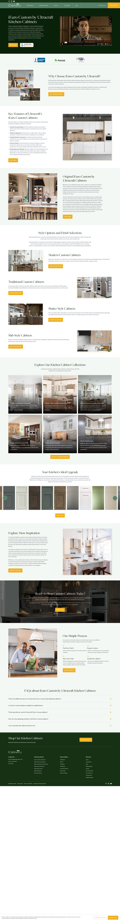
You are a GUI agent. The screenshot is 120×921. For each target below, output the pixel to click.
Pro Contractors (89, 773)
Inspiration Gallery (43, 5)
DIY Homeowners (89, 770)
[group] (9, 498)
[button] (26, 45)
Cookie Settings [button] (100, 917)
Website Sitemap (89, 777)
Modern (61, 762)
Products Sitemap (38, 773)
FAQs (87, 764)
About (87, 759)
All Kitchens (62, 759)
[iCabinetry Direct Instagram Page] (108, 783)
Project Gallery (15, 570)
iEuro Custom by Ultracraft (39, 759)
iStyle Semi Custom (38, 768)
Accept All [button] (113, 917)
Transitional (62, 766)
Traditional (62, 764)
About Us (56, 5)
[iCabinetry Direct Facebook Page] (106, 783)
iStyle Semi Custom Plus (39, 766)
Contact (87, 768)
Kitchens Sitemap (64, 773)
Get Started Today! (56, 94)
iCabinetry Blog (89, 766)
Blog (77, 5)
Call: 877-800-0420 (12, 761)
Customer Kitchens (64, 768)
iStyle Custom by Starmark (39, 762)
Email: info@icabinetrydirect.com (15, 759)
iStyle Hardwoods (38, 770)
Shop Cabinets (30, 5)
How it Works (88, 762)
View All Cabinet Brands (60, 457)
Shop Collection (56, 266)
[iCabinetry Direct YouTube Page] (111, 783)
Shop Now (13, 45)
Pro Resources (89, 775)
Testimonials (67, 5)
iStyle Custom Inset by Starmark (41, 764)
